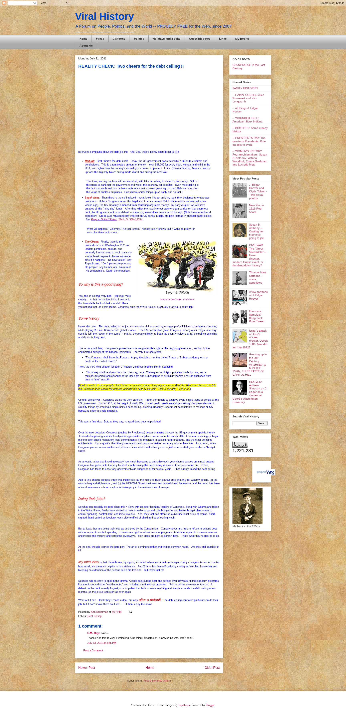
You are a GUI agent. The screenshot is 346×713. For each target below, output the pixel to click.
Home (83, 38)
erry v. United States (105, 219)
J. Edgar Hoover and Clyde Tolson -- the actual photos (258, 191)
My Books (242, 38)
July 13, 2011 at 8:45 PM (101, 642)
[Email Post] (129, 611)
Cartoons (119, 38)
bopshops (184, 705)
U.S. (126, 219)
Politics (139, 38)
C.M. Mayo (93, 633)
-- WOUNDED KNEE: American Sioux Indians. (247, 119)
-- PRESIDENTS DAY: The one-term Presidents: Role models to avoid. (249, 141)
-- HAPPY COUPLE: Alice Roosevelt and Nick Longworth (248, 98)
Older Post (212, 667)
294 (120, 219)
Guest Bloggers (199, 38)
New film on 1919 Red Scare (256, 209)
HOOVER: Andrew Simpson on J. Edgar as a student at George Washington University (249, 392)
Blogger (210, 705)
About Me (86, 45)
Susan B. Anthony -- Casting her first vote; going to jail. (256, 231)
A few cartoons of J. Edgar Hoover (258, 295)
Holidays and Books (166, 38)
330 (131, 219)
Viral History (104, 16)
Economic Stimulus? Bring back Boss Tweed (257, 316)
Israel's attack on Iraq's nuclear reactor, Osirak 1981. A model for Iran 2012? (250, 339)
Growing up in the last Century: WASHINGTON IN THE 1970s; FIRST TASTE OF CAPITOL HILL (249, 364)
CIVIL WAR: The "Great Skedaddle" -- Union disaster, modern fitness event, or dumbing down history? (249, 255)
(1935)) (138, 219)
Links (223, 38)
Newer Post (86, 667)
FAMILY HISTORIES (245, 88)
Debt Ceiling (95, 616)
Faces (100, 38)
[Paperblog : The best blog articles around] (265, 474)
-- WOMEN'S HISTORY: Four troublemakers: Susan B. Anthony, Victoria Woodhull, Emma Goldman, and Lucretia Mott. (249, 157)
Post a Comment (93, 650)
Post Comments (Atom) (157, 680)
